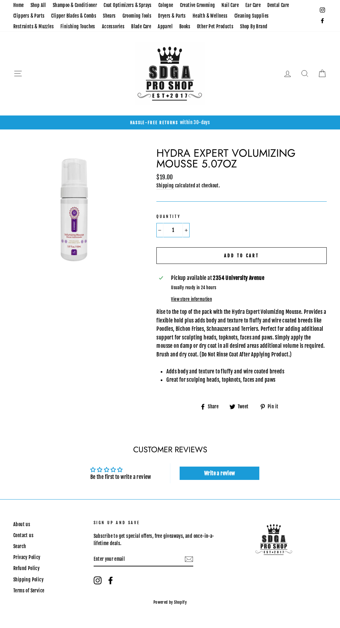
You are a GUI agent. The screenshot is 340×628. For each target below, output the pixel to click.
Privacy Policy (27, 557)
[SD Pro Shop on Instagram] (98, 580)
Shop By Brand (253, 26)
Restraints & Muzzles (33, 26)
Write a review (219, 473)
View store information (191, 299)
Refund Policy (26, 568)
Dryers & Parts (172, 16)
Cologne (165, 5)
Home (18, 5)
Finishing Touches (77, 26)
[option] (170, 122)
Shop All (38, 5)
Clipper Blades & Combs (73, 16)
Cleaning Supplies (251, 16)
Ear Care (253, 5)
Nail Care (230, 5)
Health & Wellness (210, 16)
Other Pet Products (215, 26)
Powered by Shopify (170, 602)
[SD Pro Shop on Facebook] (111, 580)
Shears (109, 16)
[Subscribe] (189, 559)
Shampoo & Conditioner (75, 5)
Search (19, 546)
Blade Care (141, 26)
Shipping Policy (28, 579)
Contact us (23, 535)
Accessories (113, 26)
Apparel (165, 26)
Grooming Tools (137, 16)
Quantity (168, 216)
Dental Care (278, 5)
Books (184, 26)
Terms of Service (28, 590)
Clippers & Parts (28, 16)
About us (21, 524)
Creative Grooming (197, 5)
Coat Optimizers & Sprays (128, 5)
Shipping (165, 185)
